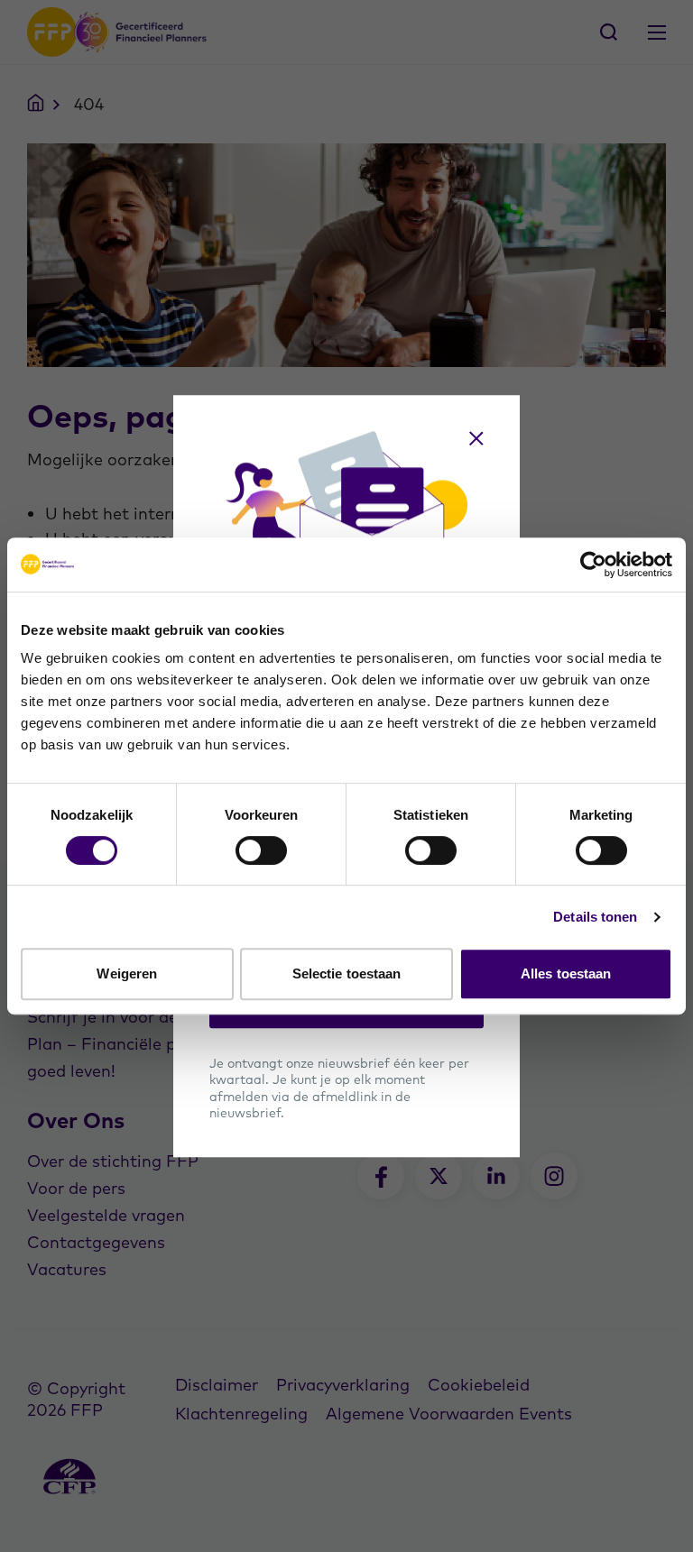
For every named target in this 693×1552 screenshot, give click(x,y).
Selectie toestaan (347, 973)
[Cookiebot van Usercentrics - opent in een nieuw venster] (593, 564)
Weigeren (127, 973)
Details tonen (595, 916)
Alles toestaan (566, 973)
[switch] (261, 850)
